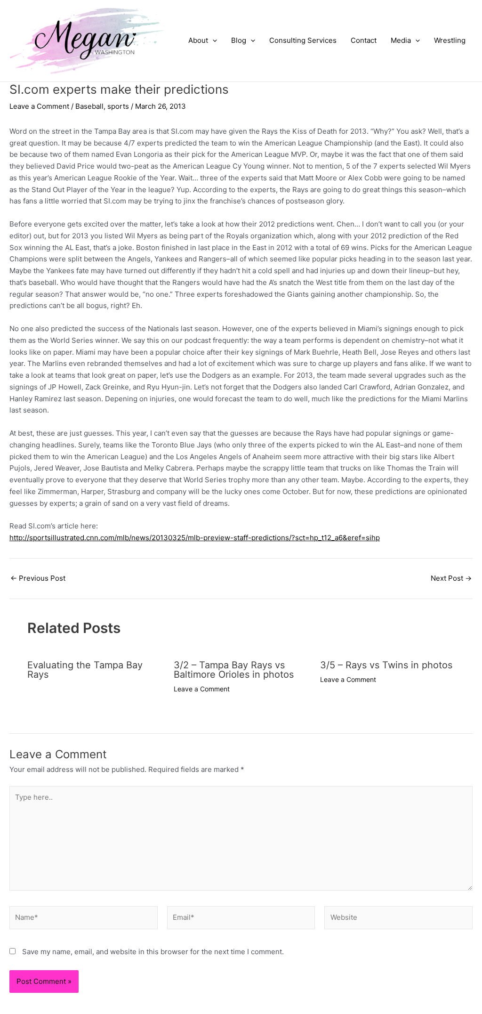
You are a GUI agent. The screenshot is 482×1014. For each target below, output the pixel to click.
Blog (238, 40)
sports (118, 106)
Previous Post (37, 578)
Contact (364, 40)
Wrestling (450, 40)
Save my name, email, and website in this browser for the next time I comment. (153, 951)
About (198, 40)
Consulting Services (303, 40)
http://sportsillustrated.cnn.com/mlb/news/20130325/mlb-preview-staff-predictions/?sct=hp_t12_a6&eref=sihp (194, 537)
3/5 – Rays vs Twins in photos (386, 665)
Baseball (89, 106)
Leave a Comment (39, 106)
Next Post (451, 578)
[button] (212, 40)
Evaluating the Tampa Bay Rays (85, 669)
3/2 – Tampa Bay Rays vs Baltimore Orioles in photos (234, 669)
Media (401, 40)
